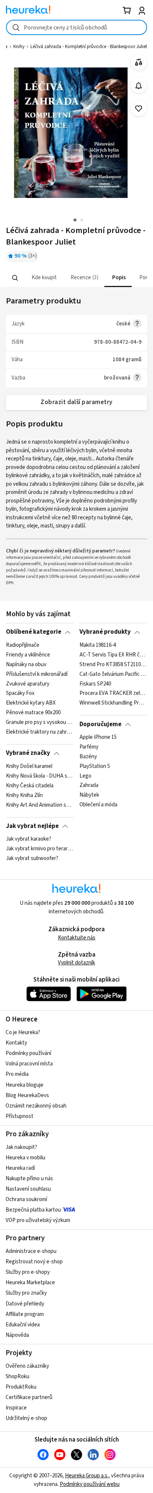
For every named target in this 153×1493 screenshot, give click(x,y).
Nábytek (89, 795)
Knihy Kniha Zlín (24, 795)
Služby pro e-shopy (28, 1272)
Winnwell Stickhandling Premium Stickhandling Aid (113, 703)
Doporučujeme (100, 724)
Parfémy (88, 747)
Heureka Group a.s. (86, 1476)
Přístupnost (19, 1116)
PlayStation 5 (94, 766)
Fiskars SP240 (95, 683)
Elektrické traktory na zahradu (39, 732)
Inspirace (16, 1408)
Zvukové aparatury (27, 683)
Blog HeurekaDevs (27, 1095)
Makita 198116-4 (97, 645)
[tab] (43, 278)
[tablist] (76, 278)
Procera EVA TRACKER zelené (113, 693)
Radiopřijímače (22, 645)
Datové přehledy (25, 1304)
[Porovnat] (139, 62)
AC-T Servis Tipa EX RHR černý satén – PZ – (113, 655)
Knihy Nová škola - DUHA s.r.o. (39, 776)
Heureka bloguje (24, 1085)
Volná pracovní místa (29, 1064)
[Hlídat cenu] (139, 86)
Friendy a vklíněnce (28, 655)
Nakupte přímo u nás (29, 1178)
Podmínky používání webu (90, 1484)
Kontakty (16, 1043)
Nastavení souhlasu (28, 1189)
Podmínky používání (28, 1053)
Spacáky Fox (20, 693)
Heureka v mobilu (25, 1158)
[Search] (15, 277)
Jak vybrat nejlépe (32, 826)
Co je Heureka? (23, 1032)
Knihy (19, 46)
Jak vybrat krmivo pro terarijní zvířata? (39, 849)
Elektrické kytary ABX (31, 703)
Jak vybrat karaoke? (28, 839)
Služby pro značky (26, 1293)
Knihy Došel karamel (29, 766)
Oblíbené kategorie (33, 631)
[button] (43, 278)
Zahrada (88, 785)
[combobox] (76, 27)
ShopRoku (17, 1376)
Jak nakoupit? (21, 1147)
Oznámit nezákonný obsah (36, 1106)
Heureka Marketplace (30, 1282)
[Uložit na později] (139, 109)
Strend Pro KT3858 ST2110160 (113, 664)
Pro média (17, 1074)
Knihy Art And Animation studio (39, 805)
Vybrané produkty (105, 631)
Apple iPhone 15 (98, 737)
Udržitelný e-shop (26, 1418)
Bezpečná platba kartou (33, 1210)
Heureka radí (20, 1168)
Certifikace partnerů (29, 1397)
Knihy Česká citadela (29, 785)
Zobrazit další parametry (76, 402)
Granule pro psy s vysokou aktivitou (39, 722)
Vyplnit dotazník (76, 963)
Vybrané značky (28, 753)
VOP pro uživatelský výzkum (38, 1220)
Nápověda (17, 1335)
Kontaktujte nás (76, 938)
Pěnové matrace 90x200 (33, 712)
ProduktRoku (21, 1387)
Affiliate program (25, 1314)
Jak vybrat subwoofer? (32, 858)
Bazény (88, 756)
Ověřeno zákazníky (27, 1366)
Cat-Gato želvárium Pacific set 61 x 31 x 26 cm (113, 674)
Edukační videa (23, 1325)
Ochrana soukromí (26, 1199)
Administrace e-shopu (31, 1251)
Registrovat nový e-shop (34, 1262)
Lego (85, 776)
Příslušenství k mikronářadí (37, 674)
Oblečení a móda (98, 805)
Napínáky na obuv (26, 664)
